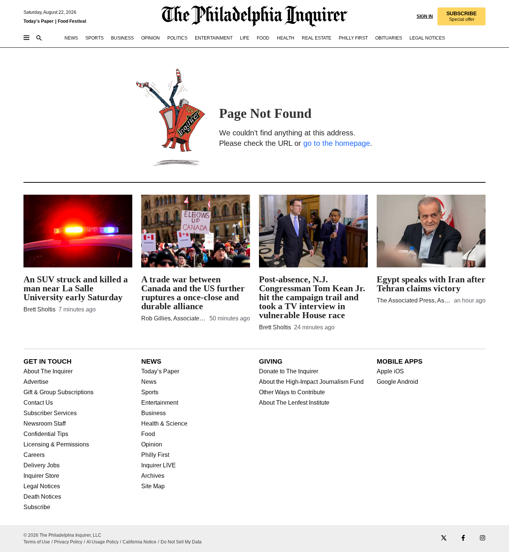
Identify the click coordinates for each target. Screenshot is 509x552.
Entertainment (159, 403)
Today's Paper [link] (38, 21)
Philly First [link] (353, 38)
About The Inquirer (48, 371)
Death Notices (42, 497)
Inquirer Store (41, 476)
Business (153, 413)
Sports (149, 392)
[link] (461, 16)
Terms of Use (36, 542)
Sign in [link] (425, 16)
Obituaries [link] (388, 38)
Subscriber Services (50, 413)
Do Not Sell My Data (181, 542)
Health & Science (164, 424)
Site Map (153, 486)
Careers (34, 455)
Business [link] (122, 38)
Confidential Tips (45, 434)
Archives (152, 476)
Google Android (397, 382)
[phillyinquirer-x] (444, 538)
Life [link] (244, 38)
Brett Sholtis (39, 309)
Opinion (151, 445)
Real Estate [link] (316, 38)
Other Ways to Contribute (292, 392)
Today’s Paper (160, 371)
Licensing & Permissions (56, 445)
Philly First (155, 455)
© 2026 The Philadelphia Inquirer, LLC (62, 535)
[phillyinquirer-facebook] (463, 538)
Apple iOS (390, 371)
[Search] (39, 38)
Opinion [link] (150, 38)
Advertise (35, 382)
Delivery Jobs (41, 465)
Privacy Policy (68, 542)
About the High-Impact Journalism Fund (311, 382)
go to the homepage (336, 143)
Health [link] (285, 38)
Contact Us (38, 403)
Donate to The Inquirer (288, 371)
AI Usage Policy (102, 542)
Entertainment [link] (214, 38)
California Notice (140, 542)
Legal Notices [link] (427, 38)
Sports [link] (94, 38)
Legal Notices (41, 486)
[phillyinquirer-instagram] (483, 538)
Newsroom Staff (44, 424)
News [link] (71, 38)
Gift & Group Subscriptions (58, 392)
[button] (461, 16)
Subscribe (36, 507)
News (149, 382)
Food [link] (263, 38)
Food (148, 434)
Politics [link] (177, 38)
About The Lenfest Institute (294, 403)
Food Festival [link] (72, 21)
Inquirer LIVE (158, 465)
